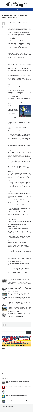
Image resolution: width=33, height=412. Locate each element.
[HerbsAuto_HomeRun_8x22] (16, 336)
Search (3, 330)
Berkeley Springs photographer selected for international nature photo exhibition (4, 287)
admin (2, 26)
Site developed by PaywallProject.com (7, 406)
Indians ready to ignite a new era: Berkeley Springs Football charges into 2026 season (4, 301)
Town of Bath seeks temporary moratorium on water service (4, 315)
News (2, 13)
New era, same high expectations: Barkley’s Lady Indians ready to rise (17, 395)
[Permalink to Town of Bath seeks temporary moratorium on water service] (4, 309)
